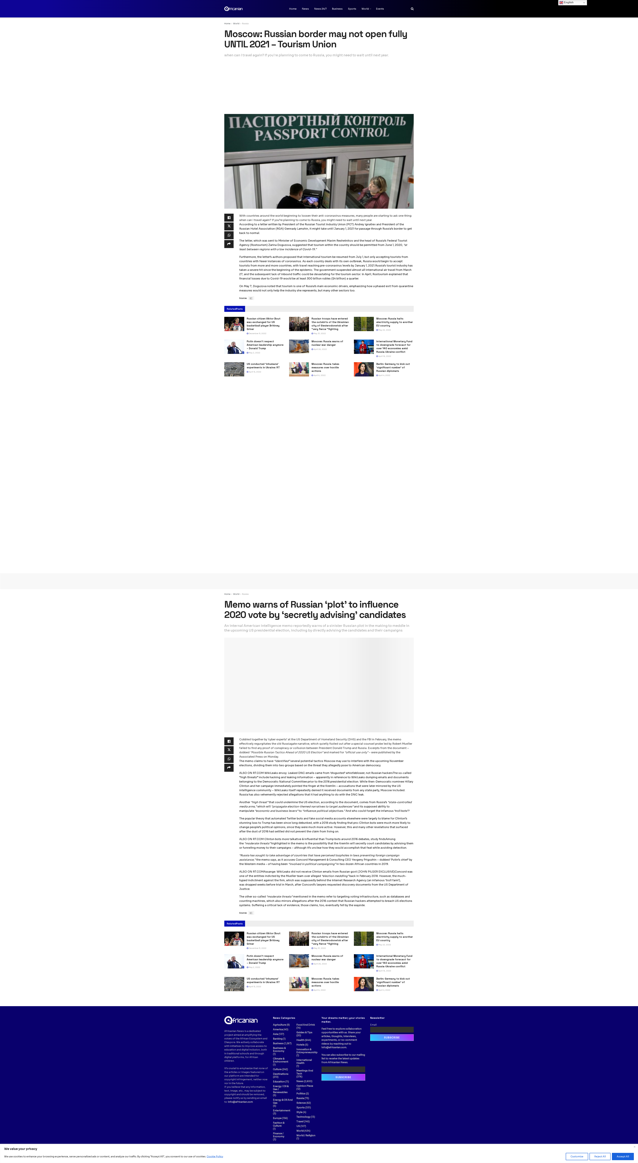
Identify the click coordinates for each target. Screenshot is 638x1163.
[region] (319, 1153)
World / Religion (305, 1135)
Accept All (623, 1156)
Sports (352, 8)
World (365, 8)
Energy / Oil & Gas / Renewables (281, 1089)
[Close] (635, 1147)
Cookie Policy (215, 1156)
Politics (300, 1093)
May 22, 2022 (384, 330)
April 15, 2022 (254, 372)
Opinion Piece (304, 1085)
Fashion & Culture (278, 1124)
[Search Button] (412, 9)
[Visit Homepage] (241, 8)
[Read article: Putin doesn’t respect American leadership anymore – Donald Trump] (234, 347)
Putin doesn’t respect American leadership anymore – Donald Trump (265, 345)
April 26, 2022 (320, 349)
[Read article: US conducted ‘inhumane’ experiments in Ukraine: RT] (234, 369)
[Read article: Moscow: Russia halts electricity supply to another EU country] (364, 324)
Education (279, 1081)
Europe (277, 1118)
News (305, 8)
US (298, 1126)
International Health (304, 1061)
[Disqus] (319, 430)
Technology (303, 1116)
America (278, 1029)
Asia (275, 1034)
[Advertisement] (319, 85)
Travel (300, 1121)
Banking (277, 1038)
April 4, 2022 (384, 375)
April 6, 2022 (319, 375)
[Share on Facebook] (229, 218)
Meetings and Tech (304, 1072)
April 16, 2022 (384, 356)
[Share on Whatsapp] (229, 235)
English (568, 2)
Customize (577, 1156)
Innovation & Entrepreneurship (307, 1051)
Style (299, 1112)
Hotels (300, 1044)
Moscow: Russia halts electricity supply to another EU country (394, 322)
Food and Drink (305, 1024)
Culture (277, 1069)
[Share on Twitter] (229, 226)
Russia (245, 23)
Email (373, 1024)
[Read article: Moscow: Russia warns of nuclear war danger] (299, 347)
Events (380, 8)
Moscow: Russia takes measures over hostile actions (325, 367)
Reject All (600, 1156)
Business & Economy (279, 1050)
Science (301, 1102)
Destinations (280, 1073)
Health (300, 1040)
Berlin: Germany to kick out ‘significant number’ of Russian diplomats (393, 367)
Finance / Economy (278, 1135)
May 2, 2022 (254, 353)
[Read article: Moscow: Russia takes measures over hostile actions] (299, 369)
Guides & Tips (304, 1032)
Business (337, 8)
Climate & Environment (280, 1060)
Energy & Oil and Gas (283, 1101)
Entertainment (281, 1110)
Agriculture (279, 1024)
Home (293, 8)
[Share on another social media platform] (229, 244)
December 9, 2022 (257, 333)
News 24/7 (320, 8)
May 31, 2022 (319, 333)
